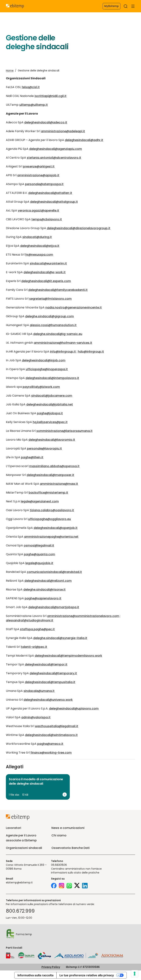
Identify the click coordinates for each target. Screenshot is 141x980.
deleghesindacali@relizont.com (48, 581)
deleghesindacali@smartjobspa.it (53, 607)
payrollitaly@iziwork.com (41, 387)
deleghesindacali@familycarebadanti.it (58, 290)
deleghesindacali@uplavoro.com (74, 708)
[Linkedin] (85, 886)
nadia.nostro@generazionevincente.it (73, 307)
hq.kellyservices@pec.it (50, 422)
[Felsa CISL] (26, 955)
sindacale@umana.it (39, 691)
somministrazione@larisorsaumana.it (64, 431)
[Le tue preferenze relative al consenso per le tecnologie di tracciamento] (134, 973)
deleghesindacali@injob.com (43, 360)
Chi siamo (58, 835)
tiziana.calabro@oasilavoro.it (52, 510)
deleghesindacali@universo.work (48, 700)
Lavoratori (13, 828)
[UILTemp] (44, 955)
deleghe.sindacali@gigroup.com (49, 316)
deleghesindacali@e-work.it (45, 272)
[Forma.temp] (10, 934)
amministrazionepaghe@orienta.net (51, 537)
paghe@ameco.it (50, 744)
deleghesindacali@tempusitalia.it (50, 682)
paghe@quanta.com (39, 554)
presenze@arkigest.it (39, 166)
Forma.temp (24, 934)
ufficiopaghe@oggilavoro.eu (49, 519)
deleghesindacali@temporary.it (53, 673)
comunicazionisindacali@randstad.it (54, 572)
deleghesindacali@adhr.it (84, 140)
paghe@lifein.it (32, 457)
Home (10, 70)
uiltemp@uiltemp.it (33, 105)
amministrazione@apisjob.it (38, 175)
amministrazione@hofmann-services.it (63, 343)
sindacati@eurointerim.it (48, 263)
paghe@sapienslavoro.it (43, 598)
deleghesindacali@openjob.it (55, 528)
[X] (77, 886)
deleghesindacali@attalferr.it (50, 193)
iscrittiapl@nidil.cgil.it (50, 96)
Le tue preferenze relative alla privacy (86, 975)
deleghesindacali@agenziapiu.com (55, 149)
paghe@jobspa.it (50, 413)
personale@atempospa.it (44, 184)
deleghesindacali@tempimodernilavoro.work (68, 656)
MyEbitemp (111, 6)
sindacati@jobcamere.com (51, 396)
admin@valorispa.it (35, 717)
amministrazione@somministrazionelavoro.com (83, 616)
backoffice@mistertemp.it (48, 492)
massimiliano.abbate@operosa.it (54, 466)
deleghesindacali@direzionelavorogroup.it (78, 228)
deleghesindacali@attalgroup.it (54, 202)
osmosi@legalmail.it (39, 545)
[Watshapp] (69, 886)
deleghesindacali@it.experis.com (46, 281)
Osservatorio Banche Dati (70, 848)
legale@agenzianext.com (40, 501)
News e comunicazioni (67, 828)
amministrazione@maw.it (59, 484)
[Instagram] (61, 886)
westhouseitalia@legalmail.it (56, 726)
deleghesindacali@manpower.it (50, 475)
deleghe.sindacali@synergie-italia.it (60, 638)
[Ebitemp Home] (15, 6)
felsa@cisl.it (31, 87)
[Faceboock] (54, 886)
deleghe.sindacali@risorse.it (44, 589)
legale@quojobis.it (39, 563)
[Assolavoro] (76, 955)
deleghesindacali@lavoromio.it (51, 440)
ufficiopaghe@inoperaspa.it (47, 369)
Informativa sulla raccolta (35, 975)
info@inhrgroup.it (63, 351)
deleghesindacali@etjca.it (39, 246)
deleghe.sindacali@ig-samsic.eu (57, 334)
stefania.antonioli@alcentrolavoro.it (54, 158)
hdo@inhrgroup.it (91, 351)
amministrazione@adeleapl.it (63, 131)
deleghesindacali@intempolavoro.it (52, 378)
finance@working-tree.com (51, 752)
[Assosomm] (112, 956)
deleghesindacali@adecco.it (45, 122)
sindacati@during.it (37, 237)
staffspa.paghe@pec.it (37, 629)
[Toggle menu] (133, 6)
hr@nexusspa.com (39, 254)
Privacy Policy (50, 967)
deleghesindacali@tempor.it (46, 664)
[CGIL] (10, 955)
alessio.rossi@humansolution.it (53, 325)
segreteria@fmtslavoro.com (50, 299)
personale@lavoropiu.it (44, 448)
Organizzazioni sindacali (24, 848)
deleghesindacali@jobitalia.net (49, 404)
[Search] (125, 6)
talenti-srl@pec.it (34, 647)
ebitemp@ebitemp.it (19, 882)
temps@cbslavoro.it (46, 219)
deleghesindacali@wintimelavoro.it (51, 735)
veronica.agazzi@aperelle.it (38, 210)
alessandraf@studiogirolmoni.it (29, 620)
